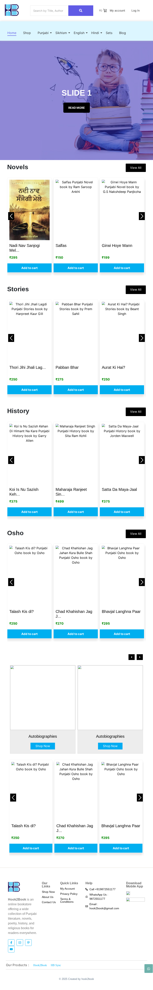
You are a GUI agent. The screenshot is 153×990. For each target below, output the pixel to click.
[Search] (80, 10)
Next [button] (142, 216)
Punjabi (43, 33)
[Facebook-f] (11, 942)
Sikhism (61, 33)
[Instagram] (20, 942)
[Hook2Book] (12, 10)
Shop (27, 33)
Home (11, 33)
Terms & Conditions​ (67, 900)
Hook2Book (40, 965)
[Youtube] (11, 949)
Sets (109, 33)
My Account (67, 888)
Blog (122, 33)
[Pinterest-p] (28, 942)
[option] (29, 225)
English (79, 33)
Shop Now (42, 746)
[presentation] (131, 657)
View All (135, 168)
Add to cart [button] (29, 268)
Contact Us (49, 902)
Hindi (95, 33)
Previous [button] (11, 216)
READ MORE (76, 107)
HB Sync (56, 965)
